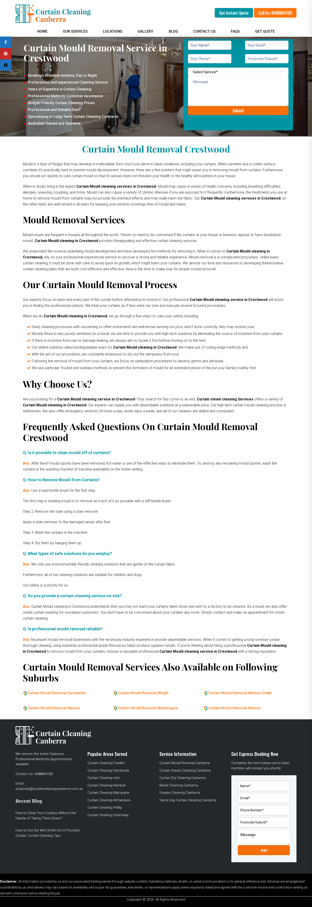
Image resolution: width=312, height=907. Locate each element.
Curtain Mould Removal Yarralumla (56, 693)
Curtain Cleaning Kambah (106, 785)
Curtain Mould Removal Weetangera (148, 708)
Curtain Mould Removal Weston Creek (240, 693)
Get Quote (265, 31)
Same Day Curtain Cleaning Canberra (187, 800)
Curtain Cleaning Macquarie (108, 793)
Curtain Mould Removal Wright (143, 693)
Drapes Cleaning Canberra (179, 793)
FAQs (235, 31)
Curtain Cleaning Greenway (108, 815)
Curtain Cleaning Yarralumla (108, 770)
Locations (112, 31)
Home (42, 31)
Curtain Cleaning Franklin (106, 763)
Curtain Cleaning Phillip (104, 807)
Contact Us (204, 31)
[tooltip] (5, 42)
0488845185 (43, 774)
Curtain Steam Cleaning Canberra (185, 770)
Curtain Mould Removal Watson (234, 708)
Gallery (145, 31)
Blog (173, 31)
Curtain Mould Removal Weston (53, 708)
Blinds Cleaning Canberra (178, 785)
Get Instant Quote (234, 13)
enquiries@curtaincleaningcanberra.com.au (49, 789)
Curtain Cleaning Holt (103, 778)
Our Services (75, 31)
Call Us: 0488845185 (275, 13)
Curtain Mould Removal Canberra (184, 763)
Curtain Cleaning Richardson (109, 800)
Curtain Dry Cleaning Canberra (182, 778)
